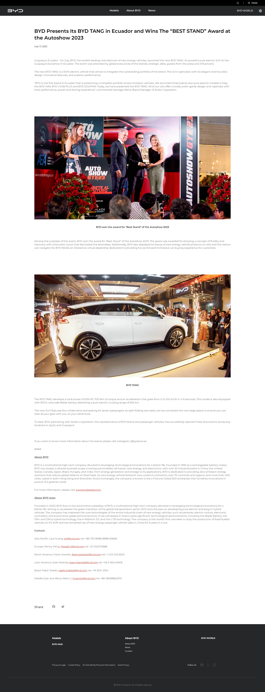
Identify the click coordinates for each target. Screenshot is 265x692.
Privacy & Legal (59, 665)
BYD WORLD (208, 638)
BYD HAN (57, 644)
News (151, 10)
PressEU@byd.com (72, 546)
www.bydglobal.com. (88, 489)
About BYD (133, 10)
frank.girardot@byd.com (86, 554)
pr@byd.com (72, 538)
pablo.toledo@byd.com (73, 570)
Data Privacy (123, 665)
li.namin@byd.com (84, 578)
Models (114, 11)
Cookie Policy (74, 665)
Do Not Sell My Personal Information (99, 665)
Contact (128, 651)
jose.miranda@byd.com (83, 562)
